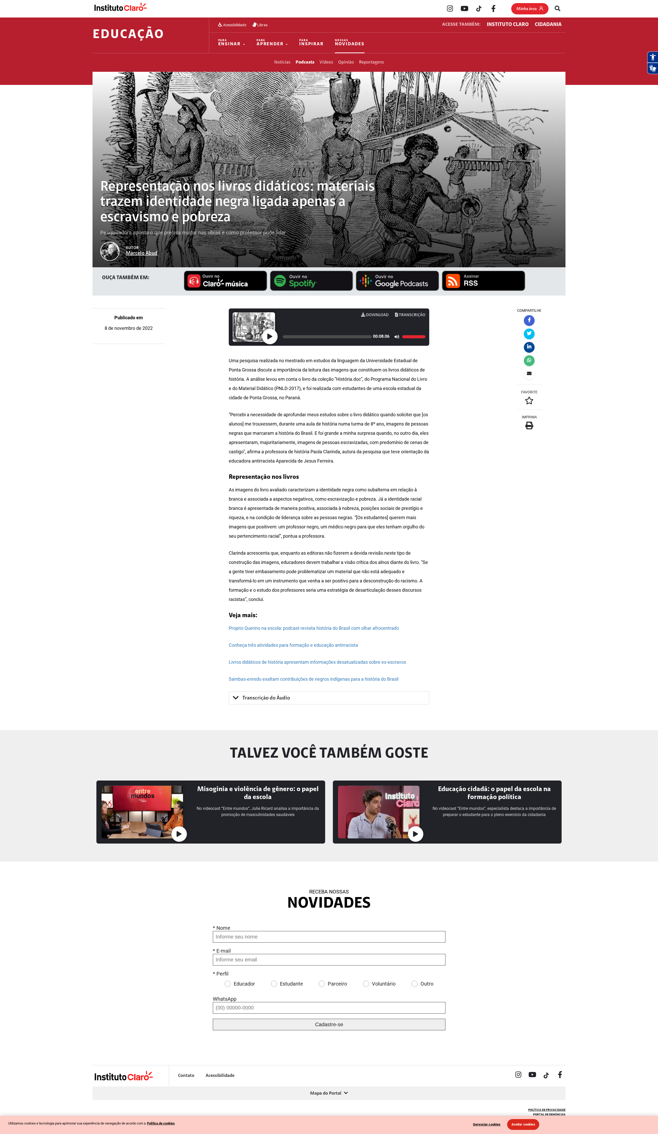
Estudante (291, 984)
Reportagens (371, 62)
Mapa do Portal (325, 1093)
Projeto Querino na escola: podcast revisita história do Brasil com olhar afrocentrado (314, 628)
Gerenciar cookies (486, 1124)
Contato (186, 1076)
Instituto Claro (508, 24)
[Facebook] (493, 9)
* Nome (221, 928)
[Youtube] (464, 9)
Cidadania (548, 24)
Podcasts (305, 62)
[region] (329, 1125)
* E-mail (222, 951)
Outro (427, 984)
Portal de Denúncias (549, 1114)
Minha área (526, 9)
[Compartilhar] (529, 320)
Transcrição (411, 315)
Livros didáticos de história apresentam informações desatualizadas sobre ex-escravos (317, 662)
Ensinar (229, 43)
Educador (244, 984)
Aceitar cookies (523, 1124)
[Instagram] (450, 9)
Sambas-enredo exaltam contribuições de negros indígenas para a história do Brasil (313, 679)
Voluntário (384, 984)
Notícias (282, 62)
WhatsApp (224, 999)
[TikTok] (478, 9)
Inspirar (311, 43)
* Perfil (221, 974)
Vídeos (326, 62)
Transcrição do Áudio (265, 698)
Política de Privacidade (546, 1110)
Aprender (270, 43)
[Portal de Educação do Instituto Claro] (123, 1079)
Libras (262, 25)
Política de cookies (161, 1123)
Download (377, 315)
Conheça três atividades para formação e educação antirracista (293, 645)
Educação (128, 35)
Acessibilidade (234, 25)
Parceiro (337, 984)
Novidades (349, 43)
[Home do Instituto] (120, 8)
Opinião (346, 62)
